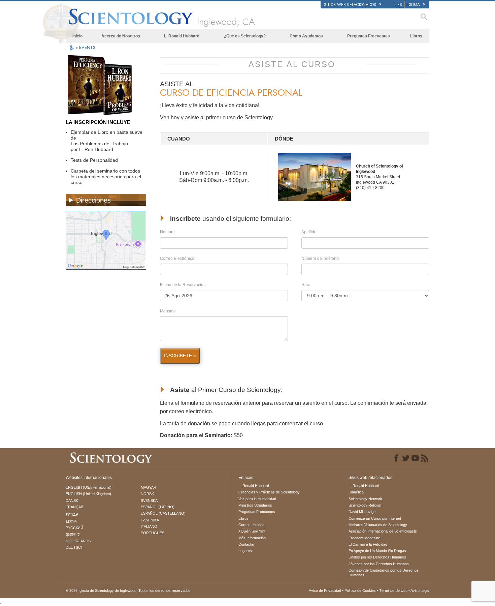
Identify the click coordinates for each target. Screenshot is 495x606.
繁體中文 (73, 535)
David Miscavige (362, 512)
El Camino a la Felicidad (368, 544)
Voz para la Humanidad (257, 499)
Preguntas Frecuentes (368, 36)
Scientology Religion (365, 505)
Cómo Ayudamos (306, 36)
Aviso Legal (419, 590)
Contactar (246, 544)
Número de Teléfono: (320, 258)
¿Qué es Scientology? (245, 36)
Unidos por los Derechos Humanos (377, 557)
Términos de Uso (393, 590)
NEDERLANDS (78, 541)
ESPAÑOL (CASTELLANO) (163, 513)
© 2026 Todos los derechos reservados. (129, 590)
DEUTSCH (75, 547)
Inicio (77, 36)
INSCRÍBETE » (180, 355)
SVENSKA (149, 500)
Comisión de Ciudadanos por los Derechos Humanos (384, 572)
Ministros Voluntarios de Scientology (378, 525)
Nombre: (168, 232)
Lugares (245, 551)
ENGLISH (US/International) (88, 487)
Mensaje (168, 311)
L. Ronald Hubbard (181, 36)
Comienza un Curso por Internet (375, 518)
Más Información (252, 538)
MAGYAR (148, 487)
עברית (72, 514)
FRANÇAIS (75, 507)
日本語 (71, 521)
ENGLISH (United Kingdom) (88, 494)
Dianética (356, 492)
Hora (305, 284)
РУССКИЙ (74, 528)
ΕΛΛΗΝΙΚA (150, 520)
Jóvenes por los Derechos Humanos (379, 564)
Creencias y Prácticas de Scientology (269, 492)
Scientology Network (365, 499)
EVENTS (87, 47)
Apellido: (309, 232)
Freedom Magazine (364, 538)
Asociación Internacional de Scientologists (383, 531)
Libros (416, 36)
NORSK (147, 494)
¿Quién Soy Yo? (251, 531)
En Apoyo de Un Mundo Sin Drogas (377, 551)
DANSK (72, 500)
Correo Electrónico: (177, 258)
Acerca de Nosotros (120, 36)
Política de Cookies (360, 590)
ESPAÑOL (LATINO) (157, 507)
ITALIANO (149, 526)
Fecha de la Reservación (183, 284)
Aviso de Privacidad (325, 590)
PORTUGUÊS (152, 533)
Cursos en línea (251, 525)
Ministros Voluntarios (255, 505)
